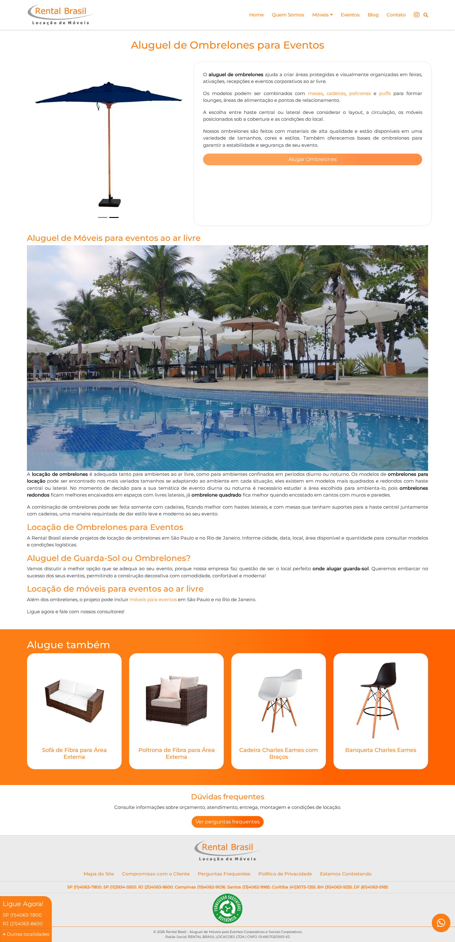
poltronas (360, 93)
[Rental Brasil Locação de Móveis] (61, 14)
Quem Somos (288, 15)
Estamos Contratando (346, 874)
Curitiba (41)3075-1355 (293, 886)
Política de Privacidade (285, 874)
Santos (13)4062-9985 (248, 886)
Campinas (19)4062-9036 (200, 886)
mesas (315, 93)
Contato (396, 15)
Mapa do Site (99, 874)
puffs (385, 93)
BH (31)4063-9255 (334, 886)
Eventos (350, 15)
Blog (373, 15)
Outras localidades (28, 934)
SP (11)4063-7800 (84, 886)
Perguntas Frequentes (224, 874)
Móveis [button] (321, 15)
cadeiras (336, 93)
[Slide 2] (114, 217)
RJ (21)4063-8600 (155, 886)
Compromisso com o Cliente (156, 874)
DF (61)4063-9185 (371, 886)
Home (256, 15)
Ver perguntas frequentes (228, 822)
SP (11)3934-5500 (119, 886)
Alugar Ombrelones (312, 159)
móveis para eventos (153, 599)
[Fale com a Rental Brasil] (441, 926)
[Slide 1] (102, 217)
